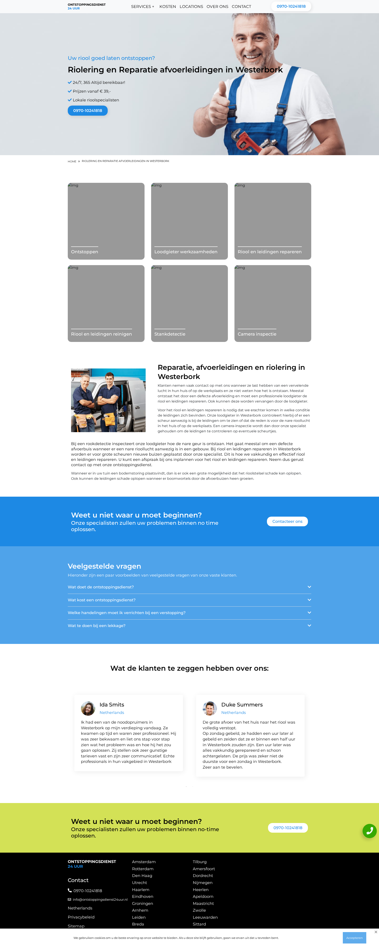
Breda (138, 924)
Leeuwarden (205, 917)
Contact (241, 6)
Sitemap (76, 926)
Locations (191, 6)
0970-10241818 (291, 6)
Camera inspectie (257, 334)
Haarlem (140, 889)
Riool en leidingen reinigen (101, 334)
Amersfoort (204, 868)
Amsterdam (144, 861)
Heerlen (201, 889)
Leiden (139, 917)
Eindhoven (142, 896)
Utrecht (139, 882)
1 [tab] (186, 786)
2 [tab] (193, 786)
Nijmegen (203, 882)
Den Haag (142, 875)
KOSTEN (167, 6)
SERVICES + (142, 6)
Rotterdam (143, 868)
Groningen (142, 903)
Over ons (217, 6)
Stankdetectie (169, 334)
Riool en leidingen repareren (270, 251)
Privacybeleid (81, 917)
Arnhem (140, 910)
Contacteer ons (287, 521)
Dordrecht (203, 875)
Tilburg (200, 861)
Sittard (199, 924)
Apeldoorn (203, 896)
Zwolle (199, 910)
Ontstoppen (84, 251)
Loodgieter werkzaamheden (186, 251)
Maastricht (203, 903)
